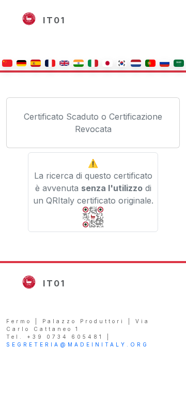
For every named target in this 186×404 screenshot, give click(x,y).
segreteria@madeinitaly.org (77, 344)
